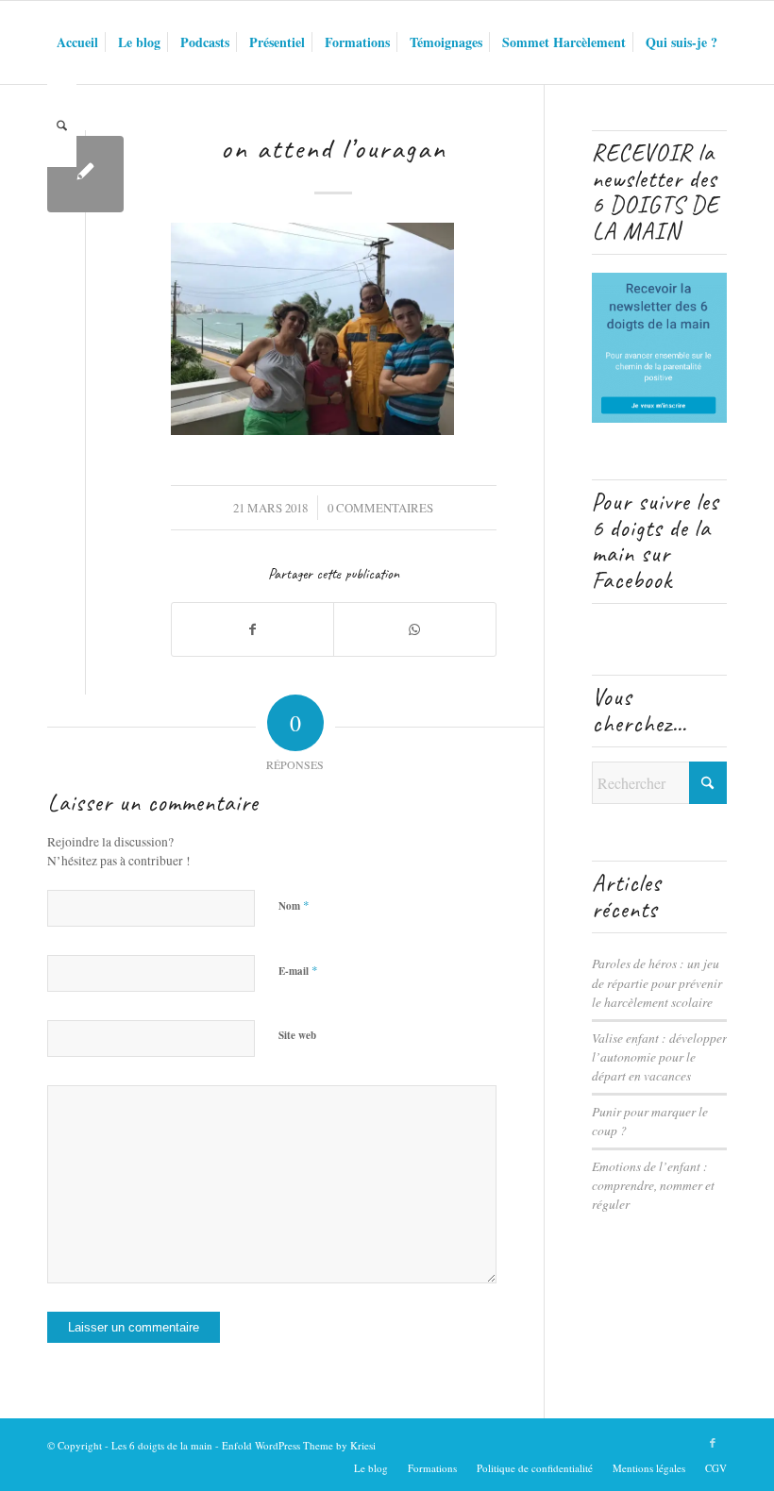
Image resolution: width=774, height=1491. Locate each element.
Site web (297, 1035)
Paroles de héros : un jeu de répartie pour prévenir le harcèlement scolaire (657, 982)
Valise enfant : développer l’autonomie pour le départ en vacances (659, 1057)
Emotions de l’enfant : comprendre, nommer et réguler (653, 1185)
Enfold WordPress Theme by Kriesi (299, 1445)
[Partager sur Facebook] (252, 629)
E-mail (298, 970)
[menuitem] (77, 42)
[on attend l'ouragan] (85, 174)
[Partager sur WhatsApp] (414, 629)
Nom (294, 904)
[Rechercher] (61, 125)
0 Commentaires (380, 507)
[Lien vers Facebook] (712, 1443)
